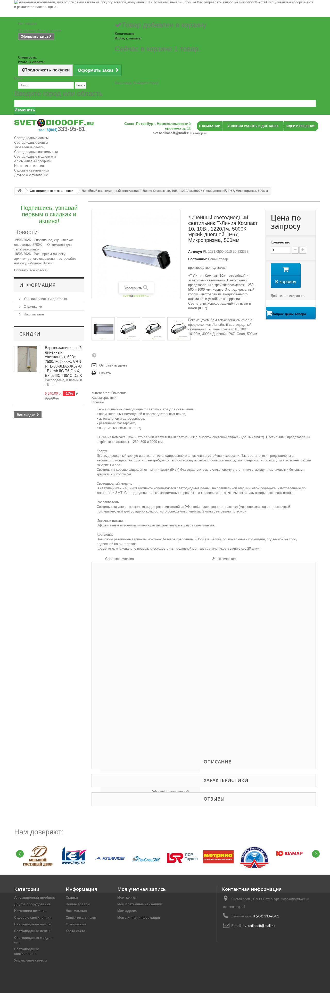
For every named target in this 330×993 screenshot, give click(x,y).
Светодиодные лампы (31, 138)
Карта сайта (75, 931)
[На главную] (19, 191)
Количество (280, 242)
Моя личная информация (138, 917)
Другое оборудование (31, 175)
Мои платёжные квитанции (139, 904)
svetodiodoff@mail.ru (259, 926)
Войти (18, 78)
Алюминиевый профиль (33, 161)
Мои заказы (127, 897)
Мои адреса (127, 911)
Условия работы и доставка (45, 299)
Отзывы (98, 402)
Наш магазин (33, 314)
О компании (32, 306)
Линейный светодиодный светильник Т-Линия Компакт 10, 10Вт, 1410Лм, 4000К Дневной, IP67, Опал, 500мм (222, 329)
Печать (105, 373)
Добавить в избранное (288, 296)
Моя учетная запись (141, 889)
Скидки (29, 334)
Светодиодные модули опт (35, 156)
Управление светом (29, 147)
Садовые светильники (31, 170)
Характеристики (104, 398)
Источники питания (29, 166)
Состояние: (197, 259)
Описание (109, 393)
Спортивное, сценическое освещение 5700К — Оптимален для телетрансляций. (44, 244)
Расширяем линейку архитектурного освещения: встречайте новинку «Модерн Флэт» (45, 258)
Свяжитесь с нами (81, 917)
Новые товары (78, 904)
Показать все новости (31, 270)
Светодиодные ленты (31, 142)
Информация (37, 285)
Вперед (94, 355)
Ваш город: (136, 83)
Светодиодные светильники (36, 152)
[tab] (204, 393)
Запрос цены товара (289, 314)
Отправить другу (113, 365)
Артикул (195, 252)
